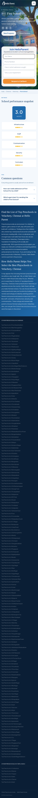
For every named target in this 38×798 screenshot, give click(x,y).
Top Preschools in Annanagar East (10, 735)
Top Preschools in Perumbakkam (10, 418)
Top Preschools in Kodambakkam (10, 628)
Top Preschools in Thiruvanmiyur (10, 625)
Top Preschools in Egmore (8, 680)
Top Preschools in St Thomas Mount (11, 658)
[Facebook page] (10, 27)
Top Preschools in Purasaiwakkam (10, 440)
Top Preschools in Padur (8, 396)
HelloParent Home (22, 792)
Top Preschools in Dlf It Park (9, 497)
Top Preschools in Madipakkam (10, 502)
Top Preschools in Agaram (8, 374)
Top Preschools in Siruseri (8, 500)
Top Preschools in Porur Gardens (10, 401)
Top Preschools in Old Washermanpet (12, 603)
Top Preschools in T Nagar (8, 740)
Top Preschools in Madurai (8, 771)
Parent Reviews (25, 33)
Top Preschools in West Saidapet (10, 617)
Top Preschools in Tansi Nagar (9, 694)
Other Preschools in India (8, 792)
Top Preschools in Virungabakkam (10, 423)
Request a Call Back (19, 81)
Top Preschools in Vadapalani (9, 508)
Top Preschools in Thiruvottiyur (9, 669)
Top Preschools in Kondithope (9, 459)
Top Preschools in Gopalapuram (10, 562)
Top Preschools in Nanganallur (9, 461)
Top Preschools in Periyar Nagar (10, 379)
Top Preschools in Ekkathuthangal (10, 368)
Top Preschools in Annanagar (9, 748)
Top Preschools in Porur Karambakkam (12, 325)
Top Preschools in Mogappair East (11, 743)
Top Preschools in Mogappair (9, 549)
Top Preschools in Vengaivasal (9, 745)
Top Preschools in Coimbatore (10, 768)
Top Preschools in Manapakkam (10, 699)
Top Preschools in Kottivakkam (10, 409)
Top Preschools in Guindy (8, 358)
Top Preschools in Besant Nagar (10, 360)
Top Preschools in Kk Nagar (9, 661)
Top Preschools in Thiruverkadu (10, 666)
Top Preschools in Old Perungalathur (11, 532)
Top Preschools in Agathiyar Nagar (11, 349)
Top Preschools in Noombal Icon (10, 530)
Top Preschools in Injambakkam (10, 582)
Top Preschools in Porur (8, 513)
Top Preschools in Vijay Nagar (9, 565)
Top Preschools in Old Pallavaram (10, 653)
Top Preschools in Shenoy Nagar (10, 732)
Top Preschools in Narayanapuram (11, 751)
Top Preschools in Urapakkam (9, 363)
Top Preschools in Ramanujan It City (11, 614)
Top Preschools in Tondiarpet (9, 505)
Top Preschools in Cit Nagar (9, 620)
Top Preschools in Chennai (8, 779)
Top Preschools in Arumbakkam (10, 371)
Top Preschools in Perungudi (9, 480)
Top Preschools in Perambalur (9, 429)
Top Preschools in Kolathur (8, 606)
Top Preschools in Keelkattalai (9, 448)
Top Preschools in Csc (7, 737)
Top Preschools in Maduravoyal (10, 729)
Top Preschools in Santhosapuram (11, 352)
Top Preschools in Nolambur (9, 546)
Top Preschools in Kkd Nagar (9, 571)
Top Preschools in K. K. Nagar (9, 521)
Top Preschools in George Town (10, 489)
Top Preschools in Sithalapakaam (10, 538)
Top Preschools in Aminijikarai (9, 663)
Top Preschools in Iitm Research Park (11, 388)
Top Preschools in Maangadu (9, 677)
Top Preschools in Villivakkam (9, 426)
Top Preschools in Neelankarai (9, 696)
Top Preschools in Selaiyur (8, 442)
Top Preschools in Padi (7, 333)
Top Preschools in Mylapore (9, 598)
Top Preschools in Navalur (8, 557)
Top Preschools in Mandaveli (9, 688)
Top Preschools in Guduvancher (10, 560)
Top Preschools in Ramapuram (9, 524)
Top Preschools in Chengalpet (9, 377)
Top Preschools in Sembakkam (10, 437)
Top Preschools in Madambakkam (10, 674)
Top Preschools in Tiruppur (8, 774)
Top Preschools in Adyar (8, 710)
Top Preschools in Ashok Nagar (10, 702)
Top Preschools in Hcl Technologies (11, 724)
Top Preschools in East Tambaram (10, 450)
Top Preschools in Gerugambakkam (11, 543)
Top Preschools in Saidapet (9, 642)
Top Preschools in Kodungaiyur (10, 456)
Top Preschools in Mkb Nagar (9, 685)
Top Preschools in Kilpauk (8, 592)
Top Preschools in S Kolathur (9, 453)
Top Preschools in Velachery (9, 622)
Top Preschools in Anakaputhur (10, 338)
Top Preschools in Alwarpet (9, 415)
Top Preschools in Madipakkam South (12, 519)
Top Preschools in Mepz (8, 568)
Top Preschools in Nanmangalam (10, 470)
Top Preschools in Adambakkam (10, 420)
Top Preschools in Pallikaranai (9, 467)
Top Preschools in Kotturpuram (10, 551)
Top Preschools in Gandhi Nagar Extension (13, 756)
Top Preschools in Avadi (8, 704)
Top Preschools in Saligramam (9, 494)
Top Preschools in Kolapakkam (10, 478)
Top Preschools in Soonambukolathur (12, 483)
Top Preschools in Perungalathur (10, 412)
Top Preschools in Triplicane (9, 707)
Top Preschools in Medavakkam (10, 475)
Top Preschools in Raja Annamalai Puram (12, 639)
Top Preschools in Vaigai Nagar (10, 573)
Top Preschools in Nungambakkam (11, 434)
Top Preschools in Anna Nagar (9, 718)
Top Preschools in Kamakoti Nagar (11, 445)
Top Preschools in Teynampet (9, 341)
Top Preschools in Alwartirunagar (10, 590)
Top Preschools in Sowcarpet (9, 655)
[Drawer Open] (34, 3)
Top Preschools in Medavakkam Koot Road (13, 431)
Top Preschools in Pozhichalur (9, 672)
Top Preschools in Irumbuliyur (9, 631)
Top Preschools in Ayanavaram (10, 721)
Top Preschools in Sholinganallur (10, 644)
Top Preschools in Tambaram (9, 344)
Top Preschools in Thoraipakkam (10, 491)
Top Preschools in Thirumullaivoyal (10, 715)
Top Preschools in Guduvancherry (10, 407)
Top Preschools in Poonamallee (10, 516)
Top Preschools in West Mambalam (11, 390)
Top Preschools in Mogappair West (11, 385)
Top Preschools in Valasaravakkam (11, 595)
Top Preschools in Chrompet (9, 541)
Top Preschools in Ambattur (9, 399)
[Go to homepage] (8, 3)
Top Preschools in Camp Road (9, 527)
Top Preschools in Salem (8, 776)
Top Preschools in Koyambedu (10, 691)
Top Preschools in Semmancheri (10, 472)
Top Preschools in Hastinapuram (10, 636)
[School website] (6, 27)
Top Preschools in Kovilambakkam (11, 754)
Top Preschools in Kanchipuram (10, 464)
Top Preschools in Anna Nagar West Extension (14, 366)
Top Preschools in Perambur (9, 650)
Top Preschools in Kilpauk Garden (10, 601)
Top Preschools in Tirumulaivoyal (10, 576)
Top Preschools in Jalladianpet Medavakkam (13, 647)
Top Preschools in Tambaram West (11, 579)
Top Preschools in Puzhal (8, 587)
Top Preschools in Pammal (8, 584)
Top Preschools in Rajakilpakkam (10, 554)
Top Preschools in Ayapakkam (9, 393)
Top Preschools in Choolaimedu (10, 404)
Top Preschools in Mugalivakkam (10, 336)
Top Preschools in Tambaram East (10, 511)
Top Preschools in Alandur (8, 535)
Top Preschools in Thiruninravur (9, 713)
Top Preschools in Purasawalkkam (10, 330)
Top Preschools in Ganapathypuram (11, 355)
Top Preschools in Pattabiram (9, 609)
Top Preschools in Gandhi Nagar (10, 683)
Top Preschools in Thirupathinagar (10, 633)
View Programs (9, 33)
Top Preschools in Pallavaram (9, 382)
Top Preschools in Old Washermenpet (12, 486)
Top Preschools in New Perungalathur (11, 327)
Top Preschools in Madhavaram (10, 347)
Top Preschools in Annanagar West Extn (12, 726)
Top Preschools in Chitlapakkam (10, 612)
